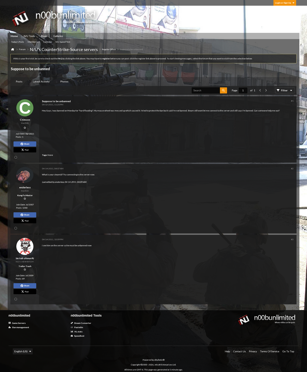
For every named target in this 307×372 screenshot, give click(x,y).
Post (27, 149)
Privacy (253, 351)
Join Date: (20, 133)
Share (26, 144)
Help (227, 351)
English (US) (21, 351)
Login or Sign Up (283, 2)
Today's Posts (17, 42)
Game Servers (19, 323)
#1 (292, 100)
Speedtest (79, 336)
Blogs (44, 35)
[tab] (19, 81)
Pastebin (78, 327)
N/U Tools (29, 35)
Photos (64, 81)
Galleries (58, 35)
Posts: (19, 137)
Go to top (288, 351)
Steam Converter (82, 323)
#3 (292, 239)
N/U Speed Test (63, 42)
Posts (19, 81)
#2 (292, 168)
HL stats (78, 331)
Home (14, 35)
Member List (34, 42)
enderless (59, 182)
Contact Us (239, 351)
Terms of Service (269, 351)
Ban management (20, 327)
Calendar (47, 42)
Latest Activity (41, 81)
